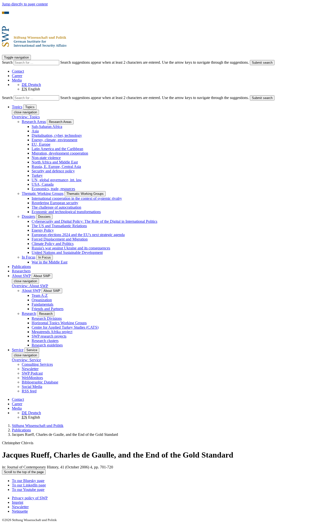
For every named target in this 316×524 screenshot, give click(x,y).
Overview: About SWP (30, 286)
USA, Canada (43, 184)
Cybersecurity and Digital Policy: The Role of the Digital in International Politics (94, 221)
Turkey (37, 175)
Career (17, 76)
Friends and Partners (47, 309)
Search (8, 62)
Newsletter (30, 369)
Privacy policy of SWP (30, 498)
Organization (42, 300)
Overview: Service (26, 360)
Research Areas (34, 122)
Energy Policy (43, 230)
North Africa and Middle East (55, 162)
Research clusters (45, 341)
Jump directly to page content (25, 4)
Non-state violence (46, 158)
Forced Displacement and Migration (60, 239)
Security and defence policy (53, 171)
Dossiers (28, 216)
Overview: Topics (26, 117)
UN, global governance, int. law (57, 180)
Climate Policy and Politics (53, 244)
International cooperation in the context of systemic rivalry (77, 198)
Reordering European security (55, 203)
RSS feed (29, 391)
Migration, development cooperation (60, 153)
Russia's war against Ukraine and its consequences (71, 248)
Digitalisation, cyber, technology (57, 135)
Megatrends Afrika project (52, 332)
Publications (21, 266)
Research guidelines (47, 345)
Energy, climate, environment (54, 140)
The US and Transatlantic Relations (59, 226)
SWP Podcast (32, 373)
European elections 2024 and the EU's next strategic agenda (78, 235)
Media (17, 80)
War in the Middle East (49, 262)
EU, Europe (41, 144)
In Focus (28, 257)
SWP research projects (49, 336)
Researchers (21, 271)
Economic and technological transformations (66, 212)
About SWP (31, 290)
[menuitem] (163, 498)
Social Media (32, 386)
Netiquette (20, 511)
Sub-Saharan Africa (47, 126)
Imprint (17, 502)
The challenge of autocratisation (56, 207)
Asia (35, 131)
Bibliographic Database (40, 382)
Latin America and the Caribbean (57, 149)
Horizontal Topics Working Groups (59, 323)
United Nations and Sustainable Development (67, 252)
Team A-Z (40, 295)
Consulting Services (37, 364)
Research (29, 313)
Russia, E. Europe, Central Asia (56, 166)
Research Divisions (47, 318)
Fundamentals (42, 304)
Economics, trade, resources (53, 189)
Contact (18, 71)
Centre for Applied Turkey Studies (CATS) (65, 327)
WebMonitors (32, 378)
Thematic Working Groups (42, 193)
